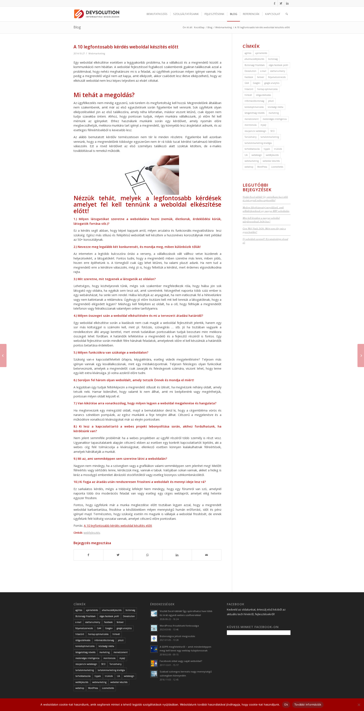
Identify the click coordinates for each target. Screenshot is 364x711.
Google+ (256, 83)
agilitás (248, 53)
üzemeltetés (277, 166)
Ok (286, 704)
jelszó (271, 100)
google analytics (271, 83)
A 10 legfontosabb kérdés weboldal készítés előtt (118, 526)
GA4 (247, 83)
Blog (77, 27)
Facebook (249, 77)
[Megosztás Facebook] (88, 554)
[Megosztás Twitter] (118, 554)
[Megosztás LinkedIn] (177, 554)
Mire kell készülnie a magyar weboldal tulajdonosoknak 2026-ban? (261, 219)
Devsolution (250, 70)
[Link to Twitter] (281, 3)
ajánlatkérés (261, 53)
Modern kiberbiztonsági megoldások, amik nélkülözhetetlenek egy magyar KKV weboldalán (266, 209)
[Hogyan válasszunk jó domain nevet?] (3, 355)
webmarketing (252, 160)
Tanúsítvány (251, 136)
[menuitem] (157, 14)
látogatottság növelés (255, 112)
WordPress (262, 166)
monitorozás (251, 124)
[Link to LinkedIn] (287, 3)
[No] (359, 705)
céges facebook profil (278, 65)
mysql (263, 124)
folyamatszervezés (277, 77)
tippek (267, 148)
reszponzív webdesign (255, 131)
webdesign (257, 155)
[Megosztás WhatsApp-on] (147, 554)
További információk (307, 704)
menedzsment (252, 119)
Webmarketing (96, 53)
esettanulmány (277, 70)
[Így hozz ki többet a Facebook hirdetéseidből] (360, 355)
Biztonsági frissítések (255, 65)
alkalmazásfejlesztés (254, 58)
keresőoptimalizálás (254, 107)
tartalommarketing (270, 136)
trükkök (278, 148)
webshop (249, 166)
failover (260, 77)
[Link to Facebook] (275, 3)
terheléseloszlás (252, 148)
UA (246, 155)
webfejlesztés (92, 532)
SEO (272, 131)
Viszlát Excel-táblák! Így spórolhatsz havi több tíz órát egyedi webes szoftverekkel (265, 198)
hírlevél (248, 95)
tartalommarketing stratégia (258, 143)
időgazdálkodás (263, 95)
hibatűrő (249, 89)
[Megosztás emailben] (206, 554)
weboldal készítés (271, 160)
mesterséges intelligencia (275, 119)
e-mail (263, 70)
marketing (274, 112)
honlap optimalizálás (267, 89)
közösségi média (275, 107)
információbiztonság (254, 100)
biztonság (273, 58)
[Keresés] (286, 14)
